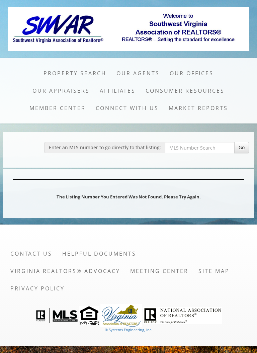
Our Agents (138, 73)
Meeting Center (159, 271)
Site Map (214, 271)
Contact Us (31, 253)
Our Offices (191, 73)
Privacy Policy (37, 288)
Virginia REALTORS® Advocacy (65, 271)
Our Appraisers (61, 90)
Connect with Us (127, 108)
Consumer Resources (185, 90)
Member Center (57, 108)
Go (242, 147)
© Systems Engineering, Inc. (128, 329)
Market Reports (198, 108)
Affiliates (118, 90)
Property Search (75, 73)
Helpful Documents (99, 253)
